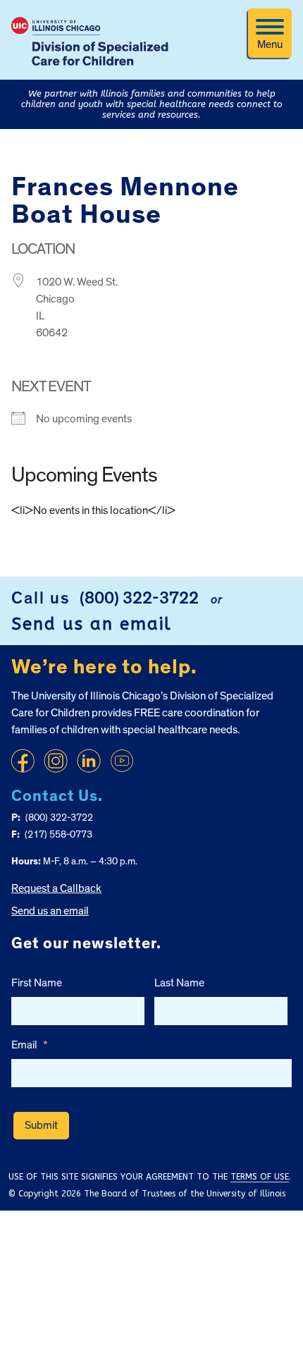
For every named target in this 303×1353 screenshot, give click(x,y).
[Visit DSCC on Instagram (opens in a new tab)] (55, 760)
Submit (41, 1125)
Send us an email (91, 624)
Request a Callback (56, 888)
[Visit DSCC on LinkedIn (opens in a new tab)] (89, 760)
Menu (270, 44)
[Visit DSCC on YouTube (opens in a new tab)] (122, 760)
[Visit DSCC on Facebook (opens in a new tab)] (22, 760)
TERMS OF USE (259, 1177)
